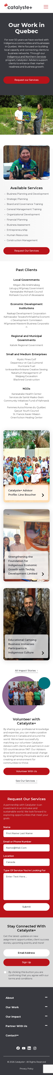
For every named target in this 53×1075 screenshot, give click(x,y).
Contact (11, 1035)
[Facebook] (18, 1049)
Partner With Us (16, 1026)
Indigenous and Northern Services (26, 56)
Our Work (12, 1007)
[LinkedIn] (29, 1049)
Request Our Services (26, 250)
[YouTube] (23, 1048)
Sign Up (26, 962)
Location (8, 856)
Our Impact (13, 1016)
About (10, 997)
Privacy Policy (26, 1068)
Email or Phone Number (17, 841)
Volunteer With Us (26, 771)
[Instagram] (35, 1049)
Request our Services (26, 80)
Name (7, 827)
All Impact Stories (25, 670)
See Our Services (25, 781)
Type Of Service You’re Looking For (24, 870)
